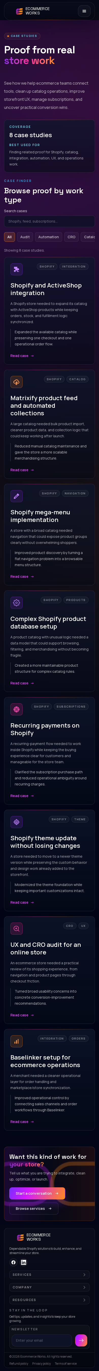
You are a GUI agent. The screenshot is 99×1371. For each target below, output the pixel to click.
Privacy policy (41, 1364)
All (9, 236)
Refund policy (18, 1364)
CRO (71, 236)
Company (22, 1287)
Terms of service (66, 1364)
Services (22, 1275)
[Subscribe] (81, 1340)
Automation (48, 236)
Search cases (15, 210)
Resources (24, 1300)
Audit (25, 236)
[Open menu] (84, 11)
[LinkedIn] (24, 1262)
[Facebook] (13, 1262)
